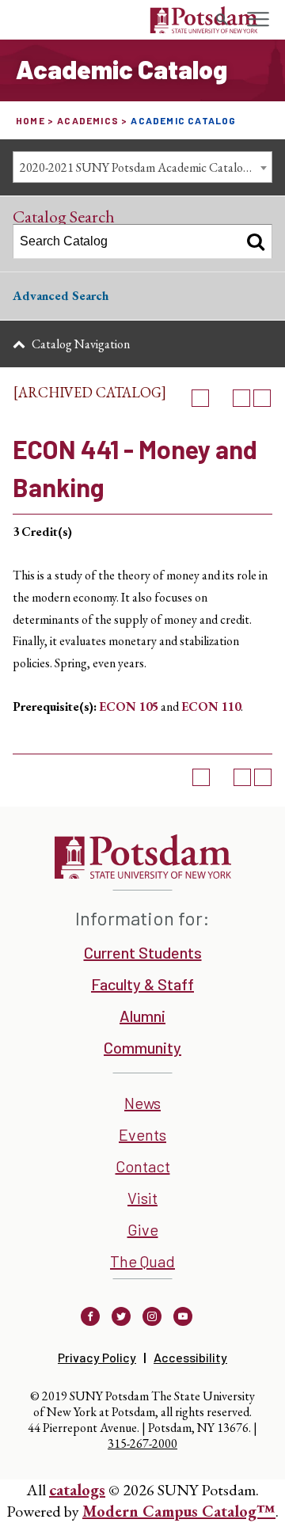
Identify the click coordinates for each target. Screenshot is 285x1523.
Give (142, 1229)
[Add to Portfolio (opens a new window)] (200, 398)
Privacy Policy (97, 1357)
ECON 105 (128, 706)
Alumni (142, 1015)
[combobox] (142, 167)
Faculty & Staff (142, 983)
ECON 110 (211, 706)
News (142, 1102)
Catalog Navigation (81, 344)
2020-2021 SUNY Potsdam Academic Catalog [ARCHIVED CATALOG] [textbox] (146, 167)
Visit (142, 1197)
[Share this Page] (221, 398)
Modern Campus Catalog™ (179, 1511)
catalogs (77, 1489)
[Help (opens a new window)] (262, 398)
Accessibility (190, 1357)
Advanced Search (60, 295)
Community (142, 1047)
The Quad (142, 1260)
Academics (88, 120)
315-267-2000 (142, 1443)
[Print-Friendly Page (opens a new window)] (241, 398)
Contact (143, 1165)
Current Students (143, 952)
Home (30, 120)
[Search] (255, 241)
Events (142, 1134)
